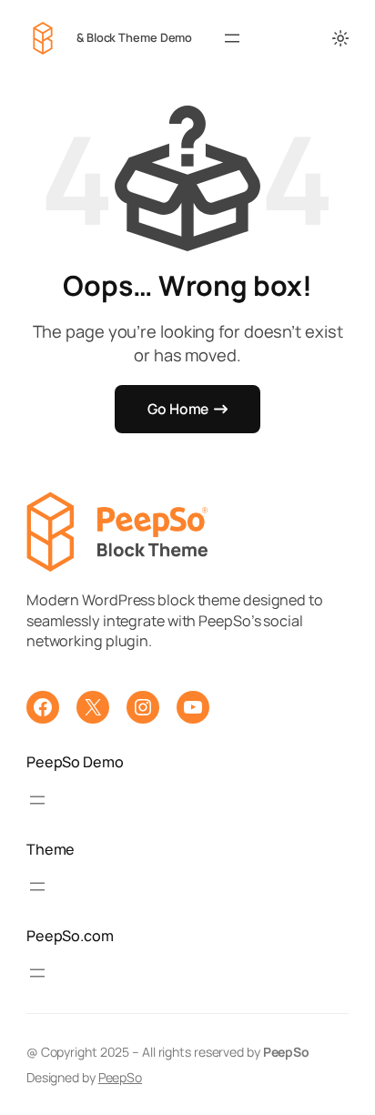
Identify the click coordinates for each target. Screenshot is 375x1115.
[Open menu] (232, 38)
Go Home (177, 409)
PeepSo (120, 1077)
